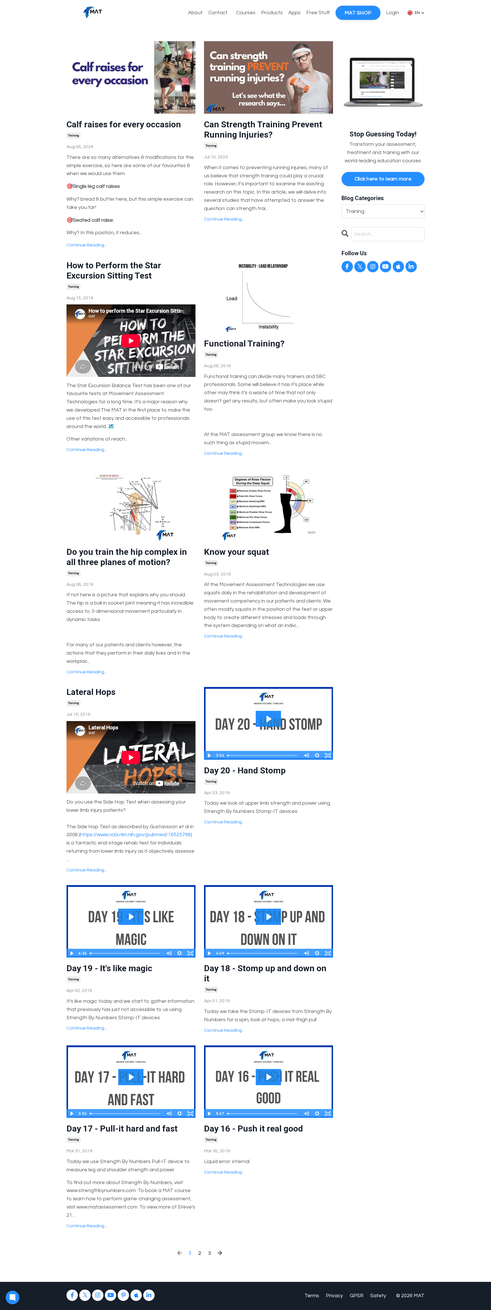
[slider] (263, 755)
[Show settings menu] (317, 755)
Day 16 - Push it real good (253, 1128)
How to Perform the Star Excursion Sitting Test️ (113, 270)
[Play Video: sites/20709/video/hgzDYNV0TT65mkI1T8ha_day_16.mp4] (268, 1077)
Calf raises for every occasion (123, 124)
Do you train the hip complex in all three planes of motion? (126, 557)
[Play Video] (209, 755)
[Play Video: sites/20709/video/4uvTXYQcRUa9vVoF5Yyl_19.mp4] (130, 917)
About (195, 12)
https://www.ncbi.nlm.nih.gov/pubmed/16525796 (135, 834)
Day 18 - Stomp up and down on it (265, 973)
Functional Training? (244, 343)
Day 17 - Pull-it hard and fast (122, 1128)
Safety (378, 1295)
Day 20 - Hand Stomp (245, 770)
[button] (416, 12)
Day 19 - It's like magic (109, 968)
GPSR (356, 1295)
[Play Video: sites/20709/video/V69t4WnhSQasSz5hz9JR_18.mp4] (268, 917)
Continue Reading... (86, 245)
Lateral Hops (90, 692)
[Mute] (306, 755)
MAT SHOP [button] (358, 13)
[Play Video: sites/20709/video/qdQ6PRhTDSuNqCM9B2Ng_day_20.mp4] (268, 719)
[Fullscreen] (328, 755)
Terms (312, 1295)
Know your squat (236, 552)
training (73, 135)
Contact (218, 12)
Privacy (334, 1295)
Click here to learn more (383, 179)
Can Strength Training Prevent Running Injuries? (263, 129)
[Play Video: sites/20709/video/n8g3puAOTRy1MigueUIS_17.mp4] (130, 1077)
